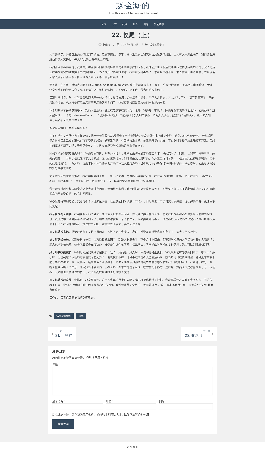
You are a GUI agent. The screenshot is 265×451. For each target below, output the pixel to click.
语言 (114, 24)
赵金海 (106, 44)
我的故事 (159, 24)
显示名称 (58, 401)
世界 (135, 24)
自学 (81, 315)
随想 (146, 24)
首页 (103, 24)
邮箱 (109, 401)
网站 (162, 401)
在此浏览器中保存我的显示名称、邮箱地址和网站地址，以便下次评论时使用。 (103, 414)
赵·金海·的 (132, 5)
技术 (124, 24)
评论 (56, 364)
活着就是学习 (157, 44)
